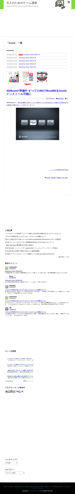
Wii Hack (61, 98)
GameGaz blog (28, 486)
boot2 (48, 177)
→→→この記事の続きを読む (59, 169)
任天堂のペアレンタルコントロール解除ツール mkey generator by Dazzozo (29, 254)
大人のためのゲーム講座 (21, 2)
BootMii (53, 177)
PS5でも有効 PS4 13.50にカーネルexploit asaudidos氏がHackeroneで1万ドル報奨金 (33, 239)
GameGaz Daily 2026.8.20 (13, 271)
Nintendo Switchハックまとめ (61, 486)
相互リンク (48, 486)
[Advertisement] (37, 23)
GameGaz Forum (38, 486)
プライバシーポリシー (37, 488)
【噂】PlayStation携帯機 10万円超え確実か (19, 245)
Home (5, 486)
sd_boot (65, 177)
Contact (11, 486)
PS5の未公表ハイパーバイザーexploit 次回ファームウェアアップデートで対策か (31, 248)
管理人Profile (18, 486)
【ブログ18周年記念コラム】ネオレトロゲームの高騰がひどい (25, 236)
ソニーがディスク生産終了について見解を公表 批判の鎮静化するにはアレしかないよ (33, 233)
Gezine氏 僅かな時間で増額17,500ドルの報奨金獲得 (22, 251)
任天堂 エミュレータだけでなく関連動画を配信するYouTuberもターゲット (29, 242)
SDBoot (59, 177)
